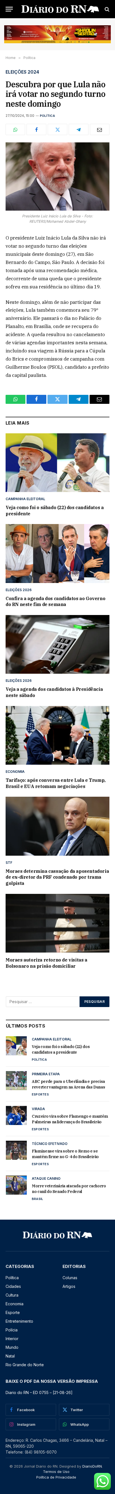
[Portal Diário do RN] (60, 9)
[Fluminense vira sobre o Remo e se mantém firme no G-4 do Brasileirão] (16, 1150)
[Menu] (9, 9)
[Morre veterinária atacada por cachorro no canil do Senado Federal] (16, 1185)
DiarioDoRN (92, 1466)
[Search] (106, 9)
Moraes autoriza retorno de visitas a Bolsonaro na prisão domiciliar (46, 963)
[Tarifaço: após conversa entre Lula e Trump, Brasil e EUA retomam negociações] (57, 735)
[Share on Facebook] (36, 129)
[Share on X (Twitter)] (57, 129)
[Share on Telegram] (78, 129)
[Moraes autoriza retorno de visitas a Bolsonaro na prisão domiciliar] (57, 923)
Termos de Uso (56, 1471)
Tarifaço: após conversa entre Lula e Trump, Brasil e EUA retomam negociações (56, 783)
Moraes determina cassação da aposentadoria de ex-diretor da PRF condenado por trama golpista (57, 877)
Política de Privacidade (56, 1477)
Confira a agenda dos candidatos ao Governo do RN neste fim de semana (55, 601)
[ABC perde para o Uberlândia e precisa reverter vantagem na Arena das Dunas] (16, 1080)
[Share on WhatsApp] (15, 129)
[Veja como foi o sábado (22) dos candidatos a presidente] (57, 462)
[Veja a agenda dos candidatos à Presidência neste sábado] (57, 644)
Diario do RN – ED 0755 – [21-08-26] (39, 1392)
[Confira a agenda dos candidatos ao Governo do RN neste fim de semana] (57, 553)
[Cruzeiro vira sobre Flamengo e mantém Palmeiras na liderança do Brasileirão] (16, 1115)
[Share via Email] (99, 129)
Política (47, 116)
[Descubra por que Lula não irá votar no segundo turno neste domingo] (57, 176)
